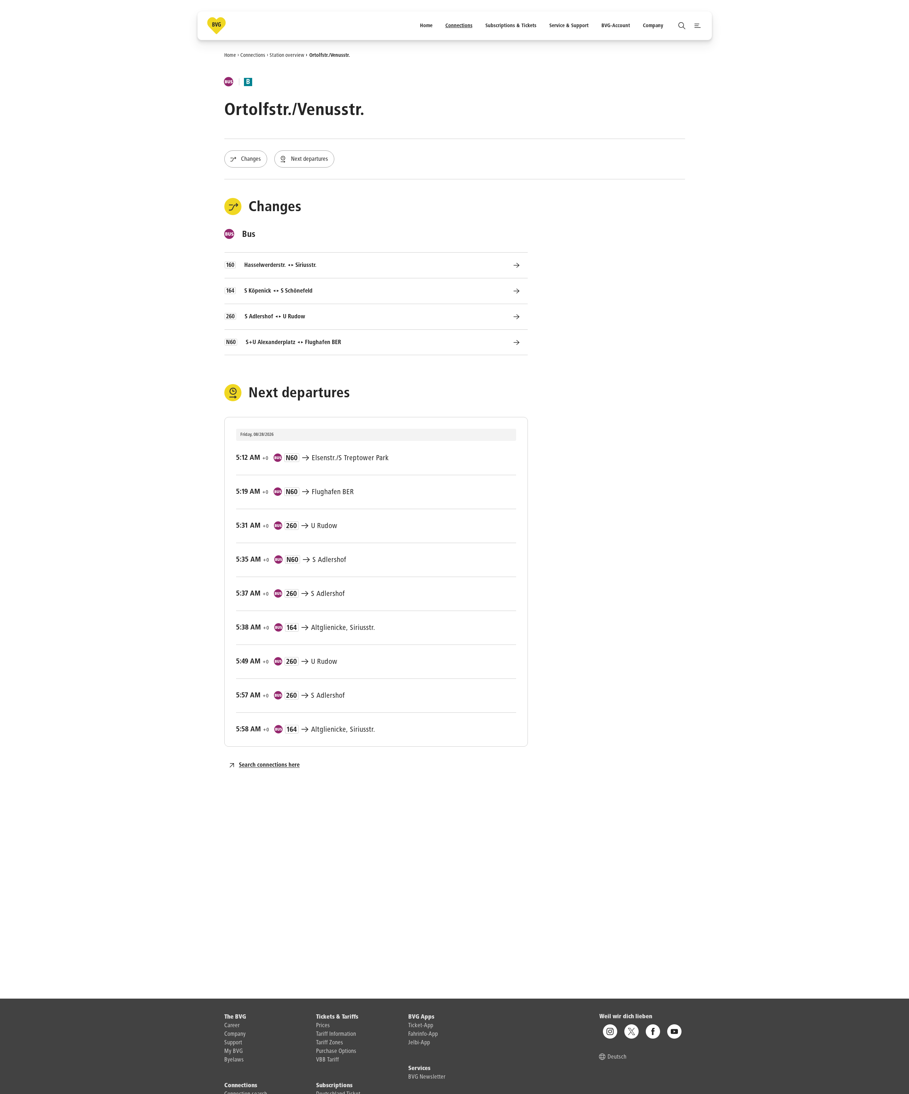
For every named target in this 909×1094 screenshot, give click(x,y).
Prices (323, 1026)
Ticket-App (420, 1026)
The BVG (235, 1017)
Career (232, 1026)
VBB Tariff (327, 1060)
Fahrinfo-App (423, 1034)
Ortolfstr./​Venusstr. (329, 55)
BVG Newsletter (426, 1077)
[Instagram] (610, 1031)
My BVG (233, 1051)
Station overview (287, 55)
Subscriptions (334, 1086)
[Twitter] (631, 1031)
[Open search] (682, 25)
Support (233, 1043)
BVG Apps (421, 1017)
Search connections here (269, 765)
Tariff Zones (329, 1043)
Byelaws (234, 1060)
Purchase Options (336, 1051)
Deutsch (617, 1057)
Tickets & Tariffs (337, 1017)
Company (235, 1034)
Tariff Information (336, 1034)
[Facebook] (653, 1031)
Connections (252, 55)
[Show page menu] (697, 25)
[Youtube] (674, 1031)
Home (230, 55)
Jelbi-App (419, 1043)
